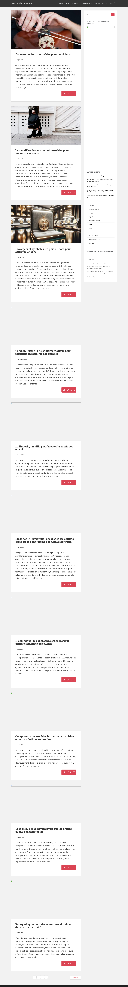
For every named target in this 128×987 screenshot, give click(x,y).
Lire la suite (69, 93)
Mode (67, 3)
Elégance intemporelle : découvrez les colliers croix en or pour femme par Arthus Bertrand (44, 540)
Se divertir (75, 3)
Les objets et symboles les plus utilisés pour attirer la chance (43, 250)
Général (60, 3)
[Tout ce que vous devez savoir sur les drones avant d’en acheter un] (46, 804)
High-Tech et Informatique (97, 217)
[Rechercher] (113, 14)
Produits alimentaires (95, 239)
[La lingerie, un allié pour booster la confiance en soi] (46, 421)
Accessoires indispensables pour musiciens (43, 54)
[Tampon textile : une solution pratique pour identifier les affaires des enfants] (46, 326)
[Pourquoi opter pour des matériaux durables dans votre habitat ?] (46, 899)
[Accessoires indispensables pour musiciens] (46, 29)
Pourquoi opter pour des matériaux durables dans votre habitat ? (43, 926)
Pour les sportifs (93, 235)
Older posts (75, 977)
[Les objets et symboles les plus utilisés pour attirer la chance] (46, 224)
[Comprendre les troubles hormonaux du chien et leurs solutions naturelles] (46, 711)
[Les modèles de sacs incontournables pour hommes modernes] (46, 125)
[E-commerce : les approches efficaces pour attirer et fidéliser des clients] (46, 616)
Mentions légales (92, 277)
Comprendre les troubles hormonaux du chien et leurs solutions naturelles (44, 738)
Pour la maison (85, 3)
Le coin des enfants (94, 220)
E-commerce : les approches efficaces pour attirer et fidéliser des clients (42, 642)
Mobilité (112, 3)
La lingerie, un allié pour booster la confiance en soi (44, 448)
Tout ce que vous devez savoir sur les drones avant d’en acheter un (43, 830)
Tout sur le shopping (22, 3)
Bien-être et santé (100, 3)
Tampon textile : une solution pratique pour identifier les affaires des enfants (43, 352)
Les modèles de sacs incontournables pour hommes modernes (42, 151)
